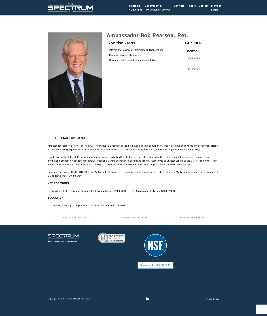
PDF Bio (196, 69)
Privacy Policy (212, 298)
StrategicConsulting (135, 7)
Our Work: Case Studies (131, 217)
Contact (203, 5)
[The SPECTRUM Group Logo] (70, 8)
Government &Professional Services (158, 7)
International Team (72, 217)
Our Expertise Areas (190, 217)
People (192, 5)
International (194, 58)
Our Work (179, 5)
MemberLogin (216, 7)
